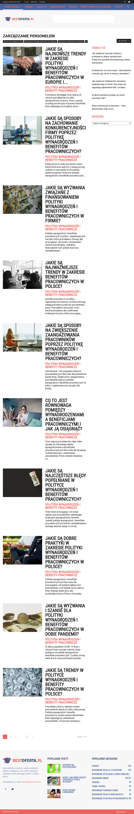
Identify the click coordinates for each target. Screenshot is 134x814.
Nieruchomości (57, 7)
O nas (27, 2)
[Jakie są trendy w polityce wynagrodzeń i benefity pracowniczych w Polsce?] (22, 682)
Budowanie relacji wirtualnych (107, 794)
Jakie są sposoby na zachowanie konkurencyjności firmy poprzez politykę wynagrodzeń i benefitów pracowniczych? (65, 135)
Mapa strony (121, 812)
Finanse (29, 7)
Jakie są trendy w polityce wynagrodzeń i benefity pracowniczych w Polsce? (64, 682)
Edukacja (41, 7)
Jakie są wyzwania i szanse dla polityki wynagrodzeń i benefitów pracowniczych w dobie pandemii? (65, 620)
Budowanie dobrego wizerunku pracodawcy (40, 41)
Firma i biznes (12, 7)
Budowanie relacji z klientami (107, 770)
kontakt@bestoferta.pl (31, 782)
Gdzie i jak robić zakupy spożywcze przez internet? (74, 779)
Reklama (34, 2)
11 (27, 737)
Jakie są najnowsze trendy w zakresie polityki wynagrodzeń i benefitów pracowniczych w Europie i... (65, 65)
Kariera (73, 7)
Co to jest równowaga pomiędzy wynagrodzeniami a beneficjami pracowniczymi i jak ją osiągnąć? (64, 415)
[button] (128, 7)
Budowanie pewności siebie (105, 790)
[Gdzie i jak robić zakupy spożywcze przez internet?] (53, 781)
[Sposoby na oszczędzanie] (53, 768)
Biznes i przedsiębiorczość (13, 41)
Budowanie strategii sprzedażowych (110, 798)
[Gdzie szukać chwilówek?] (53, 793)
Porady (118, 7)
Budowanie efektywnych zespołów (71, 41)
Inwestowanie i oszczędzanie (96, 7)
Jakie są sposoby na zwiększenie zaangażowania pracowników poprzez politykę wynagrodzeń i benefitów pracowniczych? (64, 342)
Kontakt (42, 2)
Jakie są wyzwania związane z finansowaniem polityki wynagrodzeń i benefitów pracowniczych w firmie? (65, 204)
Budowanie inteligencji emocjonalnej (110, 774)
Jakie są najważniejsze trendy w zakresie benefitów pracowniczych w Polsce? (65, 274)
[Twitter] (129, 2)
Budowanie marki (100, 778)
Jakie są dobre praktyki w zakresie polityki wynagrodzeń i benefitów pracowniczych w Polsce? (64, 552)
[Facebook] (125, 2)
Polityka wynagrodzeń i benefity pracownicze (62, 89)
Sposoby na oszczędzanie (69, 766)
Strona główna (8, 32)
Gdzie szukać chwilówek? (69, 791)
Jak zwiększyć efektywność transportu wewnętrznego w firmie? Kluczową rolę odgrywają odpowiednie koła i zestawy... (109, 84)
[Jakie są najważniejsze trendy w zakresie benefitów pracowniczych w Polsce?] (22, 274)
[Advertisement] (83, 19)
